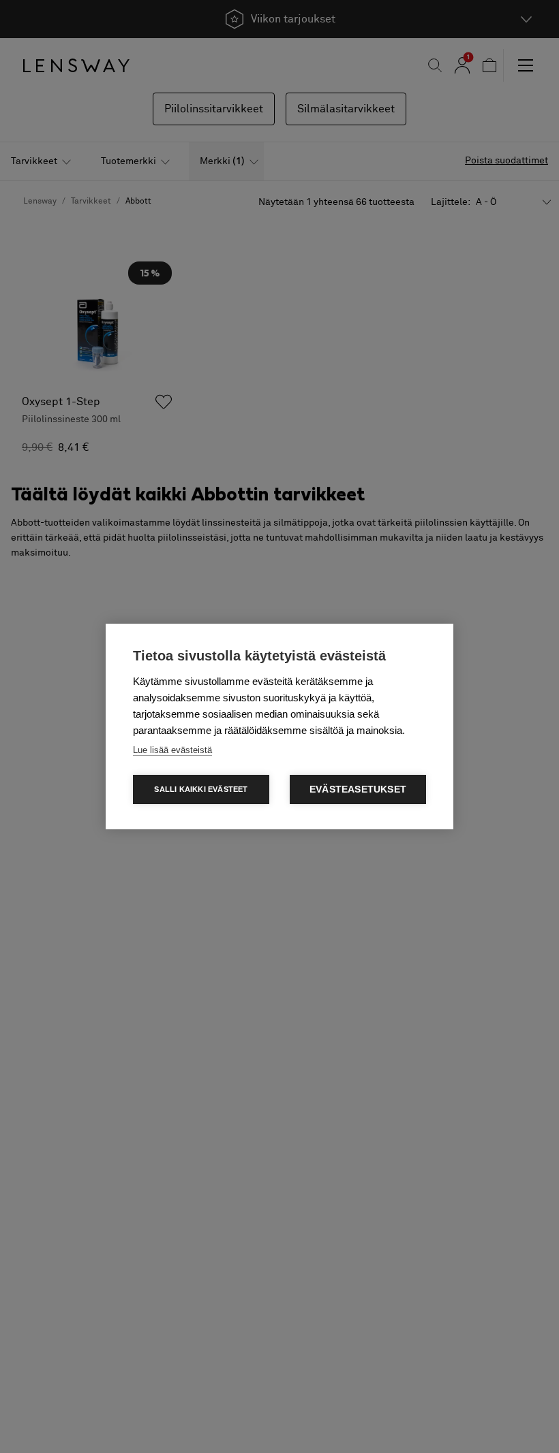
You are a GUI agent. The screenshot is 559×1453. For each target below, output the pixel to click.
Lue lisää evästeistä (172, 750)
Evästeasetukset (357, 789)
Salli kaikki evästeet (200, 789)
